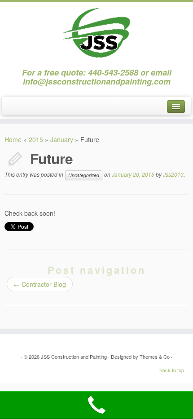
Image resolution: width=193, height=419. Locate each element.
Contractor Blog (39, 284)
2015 (36, 139)
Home (13, 139)
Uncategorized (83, 175)
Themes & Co (155, 356)
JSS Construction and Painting (74, 356)
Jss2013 (173, 174)
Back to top (171, 370)
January (61, 139)
